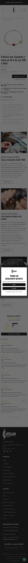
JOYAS (14, 284)
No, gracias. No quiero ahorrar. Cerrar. (14, 291)
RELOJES (14, 288)
